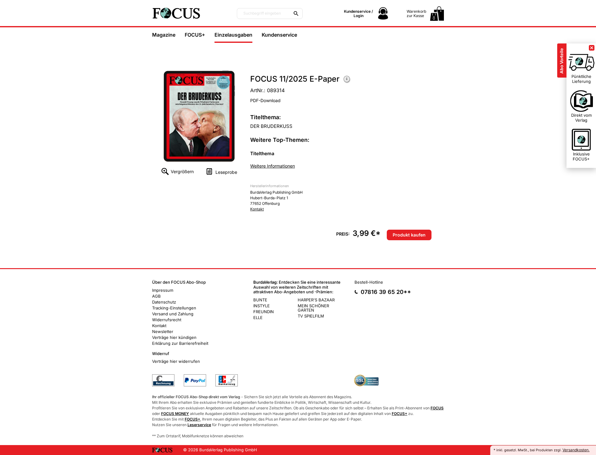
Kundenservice (279, 35)
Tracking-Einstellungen (174, 307)
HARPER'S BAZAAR (316, 299)
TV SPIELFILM (311, 315)
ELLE (258, 317)
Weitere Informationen (347, 79)
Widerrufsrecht (166, 319)
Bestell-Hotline (368, 282)
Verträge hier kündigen (174, 337)
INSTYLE (261, 305)
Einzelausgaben (233, 35)
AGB (156, 296)
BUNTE (260, 299)
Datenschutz (164, 302)
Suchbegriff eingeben (262, 13)
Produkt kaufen (409, 234)
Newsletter (162, 331)
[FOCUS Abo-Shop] (189, 13)
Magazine (163, 35)
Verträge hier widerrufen (176, 361)
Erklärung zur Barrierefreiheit (180, 343)
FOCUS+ (195, 35)
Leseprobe (226, 172)
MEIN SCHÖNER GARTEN (313, 308)
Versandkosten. (575, 450)
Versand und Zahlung (172, 313)
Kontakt (257, 209)
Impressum (162, 290)
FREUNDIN (263, 311)
